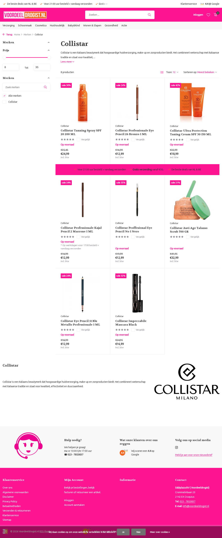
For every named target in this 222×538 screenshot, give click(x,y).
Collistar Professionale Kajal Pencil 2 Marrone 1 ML (81, 229)
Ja (123, 532)
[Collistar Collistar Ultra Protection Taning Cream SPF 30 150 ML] (192, 102)
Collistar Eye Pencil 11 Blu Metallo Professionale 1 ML (80, 322)
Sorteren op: (190, 72)
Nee (138, 532)
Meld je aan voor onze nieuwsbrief (193, 454)
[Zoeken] (149, 14)
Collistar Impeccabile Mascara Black (130, 322)
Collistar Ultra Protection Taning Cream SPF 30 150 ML (190, 132)
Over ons (7, 487)
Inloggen (69, 500)
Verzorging (9, 25)
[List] (162, 72)
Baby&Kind (74, 25)
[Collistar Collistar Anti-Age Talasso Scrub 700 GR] (192, 200)
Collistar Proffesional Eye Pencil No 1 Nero (133, 229)
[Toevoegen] (99, 154)
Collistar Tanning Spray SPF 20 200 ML (81, 132)
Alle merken (14, 95)
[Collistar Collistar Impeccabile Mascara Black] (137, 293)
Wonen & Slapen (92, 25)
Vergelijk (85, 139)
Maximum (42, 67)
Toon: (169, 72)
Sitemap (7, 519)
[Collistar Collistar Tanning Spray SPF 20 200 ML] (83, 102)
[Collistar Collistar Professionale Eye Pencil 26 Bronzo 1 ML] (137, 102)
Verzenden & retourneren (17, 510)
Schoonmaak (25, 25)
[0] (214, 15)
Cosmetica (40, 25)
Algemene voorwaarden (15, 492)
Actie (124, 25)
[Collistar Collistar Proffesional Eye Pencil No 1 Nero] (137, 200)
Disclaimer (8, 496)
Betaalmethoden (12, 506)
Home (17, 34)
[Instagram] (176, 448)
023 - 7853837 (187, 501)
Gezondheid (111, 25)
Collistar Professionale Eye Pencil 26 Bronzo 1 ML (134, 132)
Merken (27, 34)
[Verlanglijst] (208, 15)
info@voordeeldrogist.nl (196, 506)
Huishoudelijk (57, 25)
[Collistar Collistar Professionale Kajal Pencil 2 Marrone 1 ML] (83, 200)
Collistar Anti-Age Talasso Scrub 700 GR (188, 229)
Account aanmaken (74, 505)
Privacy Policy (10, 501)
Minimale (11, 67)
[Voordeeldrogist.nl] (25, 15)
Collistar (12, 101)
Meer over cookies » (160, 532)
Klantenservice (189, 3)
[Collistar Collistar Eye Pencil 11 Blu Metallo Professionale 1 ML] (83, 293)
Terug (9, 34)
